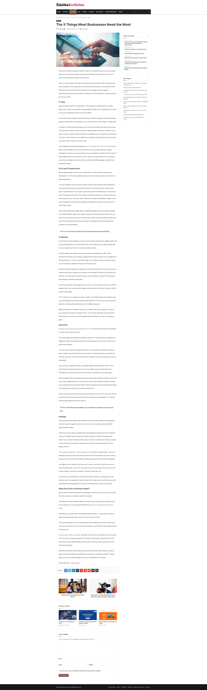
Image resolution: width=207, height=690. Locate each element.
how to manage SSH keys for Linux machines (101, 146)
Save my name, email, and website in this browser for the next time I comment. (80, 670)
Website (91, 664)
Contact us (147, 687)
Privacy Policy (112, 687)
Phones (84, 11)
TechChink (123, 687)
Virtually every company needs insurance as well (74, 329)
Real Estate (99, 11)
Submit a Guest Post (138, 687)
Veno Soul (61, 29)
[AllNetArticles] (70, 4)
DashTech (129, 687)
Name (61, 658)
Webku (118, 687)
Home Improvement (111, 11)
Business (73, 11)
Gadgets (91, 11)
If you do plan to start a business (69, 535)
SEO (79, 11)
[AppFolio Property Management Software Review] (88, 615)
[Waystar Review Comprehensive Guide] (108, 615)
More (120, 11)
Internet (65, 11)
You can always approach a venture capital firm (74, 452)
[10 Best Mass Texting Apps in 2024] (67, 615)
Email (60, 664)
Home (59, 11)
